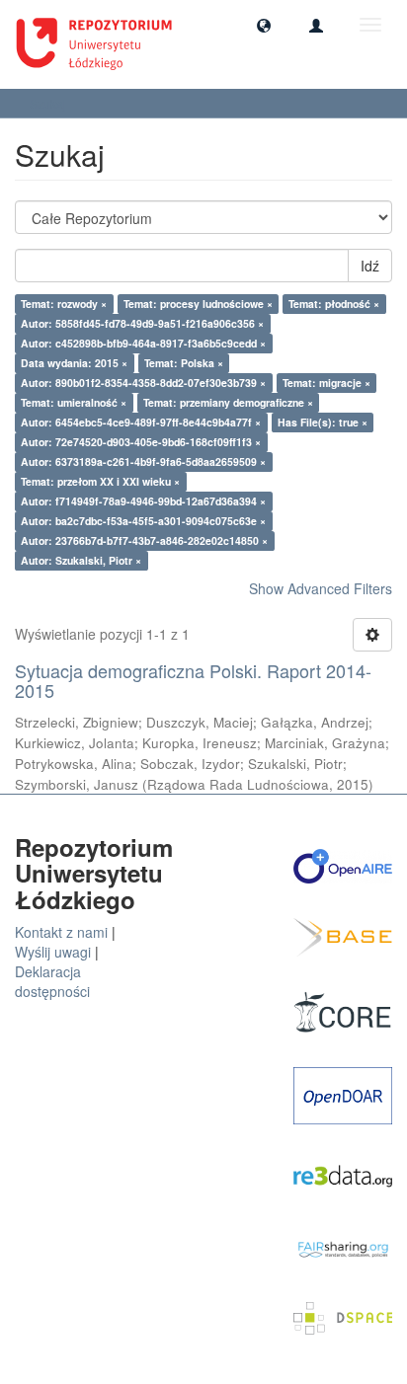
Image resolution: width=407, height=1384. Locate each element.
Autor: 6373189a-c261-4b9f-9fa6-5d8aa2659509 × (143, 461)
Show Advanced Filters (320, 588)
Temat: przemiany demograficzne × (228, 402)
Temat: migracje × (326, 382)
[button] (264, 24)
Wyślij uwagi (53, 951)
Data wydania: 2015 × (74, 362)
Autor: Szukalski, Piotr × (81, 560)
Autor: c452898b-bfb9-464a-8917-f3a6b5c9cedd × (143, 343)
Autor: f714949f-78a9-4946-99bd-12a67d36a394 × (143, 501)
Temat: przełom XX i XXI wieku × (100, 481)
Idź (370, 265)
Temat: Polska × (183, 362)
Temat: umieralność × (73, 402)
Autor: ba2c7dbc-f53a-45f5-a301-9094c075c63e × (143, 520)
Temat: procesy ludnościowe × (198, 303)
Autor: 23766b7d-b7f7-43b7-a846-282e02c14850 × (144, 540)
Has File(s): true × (322, 422)
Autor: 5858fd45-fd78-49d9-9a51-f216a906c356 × (142, 323)
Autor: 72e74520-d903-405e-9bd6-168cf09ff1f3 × (141, 441)
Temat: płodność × (333, 303)
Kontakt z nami (61, 932)
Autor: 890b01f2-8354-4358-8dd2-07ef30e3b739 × (143, 382)
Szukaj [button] (49, 103)
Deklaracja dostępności (52, 981)
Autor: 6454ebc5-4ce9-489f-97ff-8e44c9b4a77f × (141, 422)
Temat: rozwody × (64, 303)
